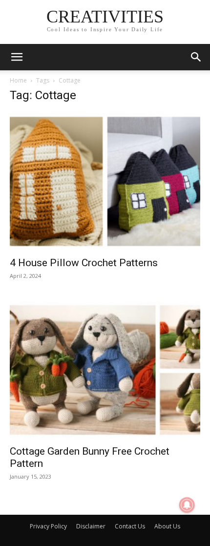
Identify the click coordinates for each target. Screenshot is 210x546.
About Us (167, 526)
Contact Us (130, 526)
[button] (16, 57)
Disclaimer (90, 526)
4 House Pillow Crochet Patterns (84, 263)
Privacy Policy (48, 526)
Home (18, 80)
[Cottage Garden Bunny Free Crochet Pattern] (105, 370)
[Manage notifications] (187, 505)
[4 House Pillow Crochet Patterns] (105, 181)
